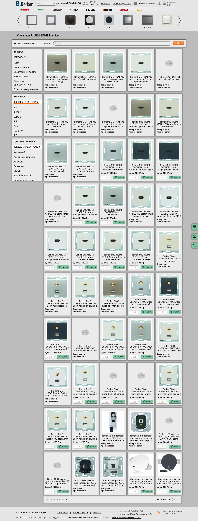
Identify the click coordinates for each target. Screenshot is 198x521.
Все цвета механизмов (26, 147)
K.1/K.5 (147, 27)
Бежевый (18, 166)
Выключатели (20, 76)
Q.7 (51, 27)
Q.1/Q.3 (31, 27)
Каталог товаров (80, 512)
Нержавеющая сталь (24, 180)
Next (179, 20)
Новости (97, 512)
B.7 (128, 27)
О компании (62, 512)
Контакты (105, 3)
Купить (121, 177)
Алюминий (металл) (24, 157)
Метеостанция (21, 67)
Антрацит (18, 161)
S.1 (166, 27)
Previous (19, 20)
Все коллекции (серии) (26, 102)
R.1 (70, 27)
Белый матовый (22, 175)
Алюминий (19, 152)
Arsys (16, 126)
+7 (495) (69, 3)
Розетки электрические (25, 89)
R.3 (89, 27)
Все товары (20, 57)
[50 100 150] (176, 499)
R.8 (108, 27)
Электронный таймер (24, 72)
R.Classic (18, 130)
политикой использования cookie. (126, 518)
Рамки (16, 62)
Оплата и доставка (122, 3)
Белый (17, 171)
